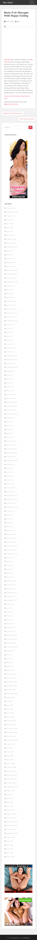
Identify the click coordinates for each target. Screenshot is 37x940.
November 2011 (12, 592)
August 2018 (11, 286)
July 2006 (10, 841)
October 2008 (11, 736)
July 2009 (10, 701)
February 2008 (11, 767)
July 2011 (10, 608)
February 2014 (11, 488)
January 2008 (11, 771)
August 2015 (11, 418)
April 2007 (10, 806)
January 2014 (11, 492)
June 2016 (10, 379)
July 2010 (10, 655)
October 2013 (11, 503)
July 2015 (10, 422)
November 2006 (12, 825)
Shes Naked (8, 2)
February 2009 (11, 721)
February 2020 (11, 239)
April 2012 (10, 573)
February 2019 (11, 262)
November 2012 (12, 546)
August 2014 (11, 464)
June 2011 (10, 612)
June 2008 (10, 752)
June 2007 (10, 798)
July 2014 (10, 468)
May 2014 (10, 476)
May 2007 (10, 802)
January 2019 (11, 266)
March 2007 (11, 810)
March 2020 (11, 235)
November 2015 (12, 406)
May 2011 (10, 616)
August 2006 (11, 837)
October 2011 (11, 596)
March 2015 (11, 437)
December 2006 (12, 822)
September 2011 (12, 600)
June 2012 (10, 565)
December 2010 (12, 635)
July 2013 (10, 515)
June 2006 (10, 845)
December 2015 (12, 402)
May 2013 (10, 523)
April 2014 (10, 480)
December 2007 (12, 775)
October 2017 (11, 317)
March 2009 (11, 717)
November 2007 (12, 779)
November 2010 (12, 639)
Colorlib (15, 938)
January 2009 (11, 725)
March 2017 (11, 344)
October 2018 (11, 278)
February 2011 (11, 627)
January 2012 (11, 585)
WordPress (27, 938)
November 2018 (12, 274)
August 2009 (11, 697)
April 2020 (10, 231)
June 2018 (10, 290)
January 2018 (11, 305)
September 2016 (12, 367)
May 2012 (10, 569)
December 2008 (12, 728)
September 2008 (12, 740)
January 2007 (11, 818)
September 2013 (12, 507)
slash (18, 21)
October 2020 (11, 208)
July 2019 (10, 251)
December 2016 (12, 356)
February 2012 (11, 581)
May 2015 (10, 429)
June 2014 (10, 472)
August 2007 (11, 791)
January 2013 (11, 538)
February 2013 (11, 534)
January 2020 (11, 243)
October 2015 (11, 410)
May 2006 (10, 849)
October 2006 (11, 829)
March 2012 (11, 577)
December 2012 (12, 542)
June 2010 (10, 658)
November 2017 (12, 313)
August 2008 (11, 744)
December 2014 (12, 449)
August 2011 (11, 604)
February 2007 (11, 814)
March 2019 (11, 258)
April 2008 (10, 759)
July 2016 (10, 375)
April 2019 (10, 255)
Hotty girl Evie (8, 59)
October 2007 (11, 783)
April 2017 (10, 340)
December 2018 (12, 270)
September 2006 (12, 833)
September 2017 (12, 321)
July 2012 (10, 561)
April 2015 (10, 433)
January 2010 (11, 678)
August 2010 (11, 651)
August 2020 (11, 216)
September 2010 (12, 647)
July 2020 (10, 220)
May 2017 (10, 336)
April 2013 (10, 526)
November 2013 (12, 499)
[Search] (30, 127)
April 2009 (10, 713)
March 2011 (11, 624)
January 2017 (11, 352)
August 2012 (11, 558)
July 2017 (10, 328)
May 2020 (10, 227)
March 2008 (11, 763)
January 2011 (11, 631)
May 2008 (10, 756)
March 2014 (11, 484)
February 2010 (11, 674)
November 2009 (12, 686)
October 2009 (11, 690)
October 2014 (11, 457)
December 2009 (12, 682)
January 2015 (11, 445)
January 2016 (11, 398)
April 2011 (10, 620)
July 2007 (10, 794)
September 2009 (12, 693)
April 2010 (10, 666)
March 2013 (11, 530)
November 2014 (12, 453)
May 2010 (10, 662)
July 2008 (10, 748)
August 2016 (11, 371)
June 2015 (10, 425)
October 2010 (11, 643)
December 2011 (12, 589)
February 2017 (11, 348)
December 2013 (12, 495)
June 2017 (10, 332)
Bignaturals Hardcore (11, 104)
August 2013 (11, 511)
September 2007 (12, 787)
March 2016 (11, 391)
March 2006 (11, 857)
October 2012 (11, 550)
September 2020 (12, 212)
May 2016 (10, 383)
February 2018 (11, 301)
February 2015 (11, 441)
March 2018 (11, 297)
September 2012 (12, 554)
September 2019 (12, 247)
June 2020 (10, 224)
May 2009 (10, 709)
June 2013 (10, 519)
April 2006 (10, 853)
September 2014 (12, 460)
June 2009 (10, 705)
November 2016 (12, 359)
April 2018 (10, 293)
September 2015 (12, 414)
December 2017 (12, 309)
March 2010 (11, 670)
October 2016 (11, 363)
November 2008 (12, 732)
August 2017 (11, 325)
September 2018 (12, 282)
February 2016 (11, 394)
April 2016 (10, 387)
